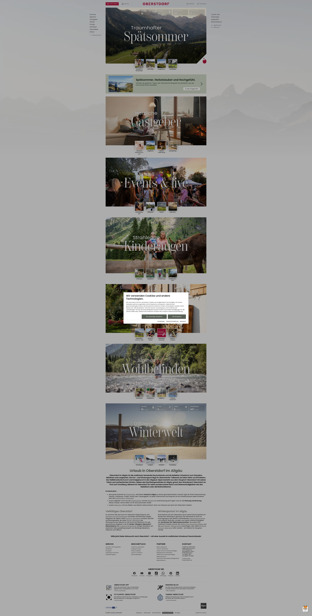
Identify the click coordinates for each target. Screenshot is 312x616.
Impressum (183, 321)
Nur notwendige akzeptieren (154, 316)
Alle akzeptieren (177, 316)
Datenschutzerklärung (172, 321)
